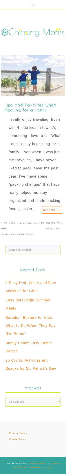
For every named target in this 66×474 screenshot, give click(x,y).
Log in (49, 467)
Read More (50, 210)
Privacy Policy (18, 433)
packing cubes (8, 234)
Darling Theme (37, 463)
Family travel (52, 228)
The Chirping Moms (33, 32)
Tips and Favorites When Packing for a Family (30, 107)
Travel (36, 223)
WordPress (36, 467)
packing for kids (25, 234)
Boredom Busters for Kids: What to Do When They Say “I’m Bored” (31, 325)
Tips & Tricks (24, 223)
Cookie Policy (17, 439)
